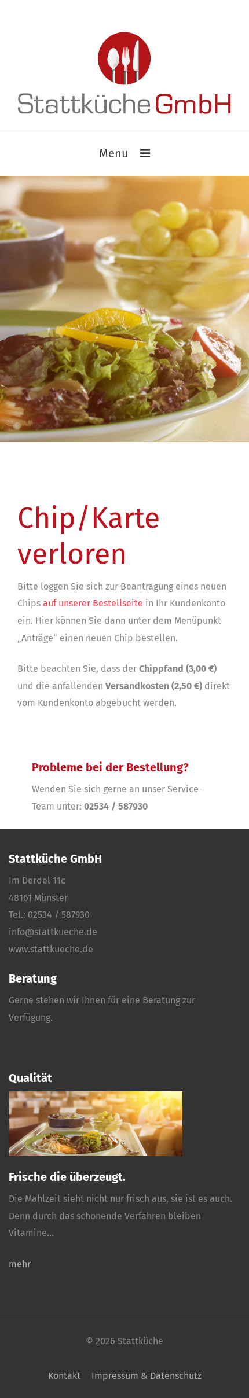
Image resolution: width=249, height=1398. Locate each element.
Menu (114, 153)
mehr (20, 1264)
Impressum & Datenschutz (146, 1375)
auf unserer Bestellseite (93, 603)
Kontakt (64, 1375)
